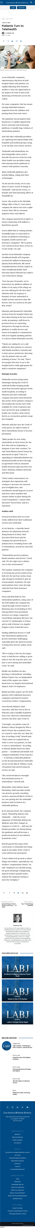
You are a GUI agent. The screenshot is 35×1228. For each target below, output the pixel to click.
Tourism (17, 996)
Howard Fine (10, 33)
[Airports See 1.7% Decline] (17, 990)
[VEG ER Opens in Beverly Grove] (6, 1081)
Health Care (9, 18)
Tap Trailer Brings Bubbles (27, 904)
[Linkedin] (12, 41)
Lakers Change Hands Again (17, 1022)
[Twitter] (8, 41)
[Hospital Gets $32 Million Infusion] (6, 1057)
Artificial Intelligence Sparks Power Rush (17, 975)
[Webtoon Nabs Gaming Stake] (6, 1092)
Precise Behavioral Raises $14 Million (22, 1070)
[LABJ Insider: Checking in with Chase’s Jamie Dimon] (6, 1046)
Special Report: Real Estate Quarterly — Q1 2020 (9, 905)
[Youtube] (27, 1107)
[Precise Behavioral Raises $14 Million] (6, 1069)
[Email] (16, 41)
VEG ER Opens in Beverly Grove (21, 1082)
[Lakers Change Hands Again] (17, 1013)
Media (14, 1090)
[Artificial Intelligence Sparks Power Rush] (17, 967)
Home (3, 18)
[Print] (21, 41)
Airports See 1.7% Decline (17, 999)
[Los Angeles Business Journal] (17, 2)
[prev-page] (3, 1028)
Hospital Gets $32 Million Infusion (22, 1058)
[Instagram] (12, 1107)
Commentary (16, 1043)
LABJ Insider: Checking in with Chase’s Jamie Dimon (22, 1046)
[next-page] (6, 1028)
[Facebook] (4, 41)
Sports (17, 1019)
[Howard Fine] (3, 33)
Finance (17, 971)
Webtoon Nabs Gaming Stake (21, 1093)
